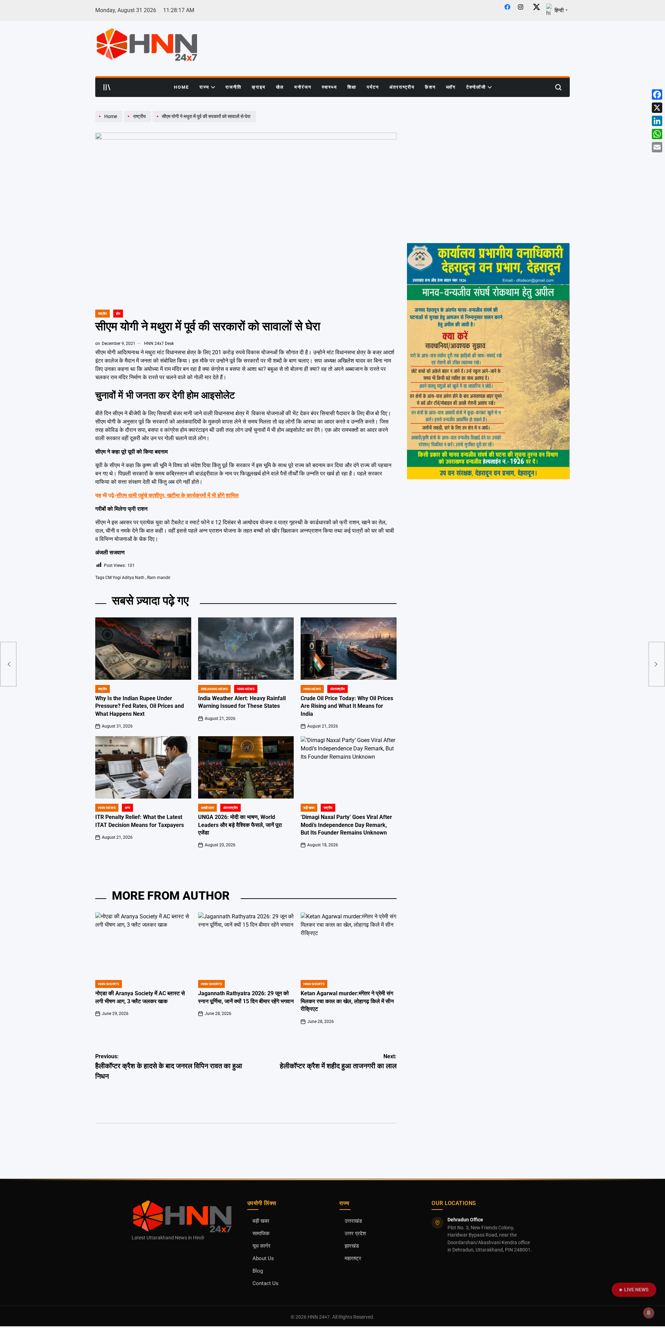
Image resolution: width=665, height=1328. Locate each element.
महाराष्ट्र (353, 1259)
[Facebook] (657, 94)
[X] (657, 107)
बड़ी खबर (308, 808)
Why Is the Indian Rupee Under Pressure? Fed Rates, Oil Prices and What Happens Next (139, 706)
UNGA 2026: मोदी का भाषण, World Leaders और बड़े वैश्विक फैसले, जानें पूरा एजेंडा (240, 825)
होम (118, 313)
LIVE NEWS (636, 1289)
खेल (280, 87)
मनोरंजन (302, 87)
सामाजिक (260, 1234)
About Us (263, 1259)
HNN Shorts (108, 984)
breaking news (214, 689)
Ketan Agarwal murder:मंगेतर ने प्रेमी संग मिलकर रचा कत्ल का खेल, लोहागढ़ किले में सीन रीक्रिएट (347, 1001)
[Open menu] (107, 87)
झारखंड (352, 1246)
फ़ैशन (430, 87)
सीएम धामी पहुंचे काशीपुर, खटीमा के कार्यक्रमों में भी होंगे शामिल (177, 495)
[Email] (657, 147)
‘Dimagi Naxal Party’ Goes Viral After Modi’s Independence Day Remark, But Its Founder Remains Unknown (346, 825)
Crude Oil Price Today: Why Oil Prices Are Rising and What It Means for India (347, 706)
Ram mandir (158, 577)
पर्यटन (373, 87)
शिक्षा (351, 87)
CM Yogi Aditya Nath (124, 577)
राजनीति (233, 87)
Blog (257, 1271)
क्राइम (259, 87)
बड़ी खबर (260, 1221)
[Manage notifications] (648, 1312)
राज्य (204, 87)
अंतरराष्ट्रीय (402, 87)
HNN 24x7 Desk (159, 343)
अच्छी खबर (207, 808)
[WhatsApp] (657, 134)
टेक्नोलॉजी (476, 87)
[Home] (109, 122)
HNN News (246, 689)
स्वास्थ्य (329, 87)
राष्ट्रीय (102, 313)
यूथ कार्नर (261, 1246)
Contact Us (265, 1283)
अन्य (127, 808)
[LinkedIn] (657, 120)
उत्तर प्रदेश (355, 1234)
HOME (181, 87)
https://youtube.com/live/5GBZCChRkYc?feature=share (467, 114)
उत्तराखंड (353, 1221)
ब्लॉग (451, 87)
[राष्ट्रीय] (138, 122)
